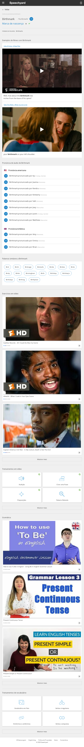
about (14, 95)
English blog (32, 740)
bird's (17, 267)
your (5, 154)
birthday (53, 273)
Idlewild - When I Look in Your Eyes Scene (18, 396)
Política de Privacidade (45, 740)
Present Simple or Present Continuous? (17, 674)
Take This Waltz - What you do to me (15, 104)
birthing (22, 280)
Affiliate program (21, 740)
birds (73, 267)
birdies (62, 267)
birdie (52, 267)
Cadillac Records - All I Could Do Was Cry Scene (20, 343)
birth (42, 273)
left (25, 154)
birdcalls (40, 267)
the (18, 95)
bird (7, 267)
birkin (18, 273)
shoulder (31, 154)
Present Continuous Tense (13, 620)
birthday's (66, 273)
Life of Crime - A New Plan (12, 46)
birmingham (30, 273)
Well (5, 95)
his (24, 98)
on (18, 154)
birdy (8, 273)
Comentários (64, 740)
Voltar (7, 9)
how (9, 95)
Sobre (56, 740)
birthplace (34, 280)
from (11, 98)
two (31, 95)
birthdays (9, 280)
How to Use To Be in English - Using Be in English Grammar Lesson (27, 567)
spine (28, 98)
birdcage (28, 267)
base (19, 98)
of (22, 98)
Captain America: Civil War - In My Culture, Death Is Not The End (27, 450)
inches (6, 98)
